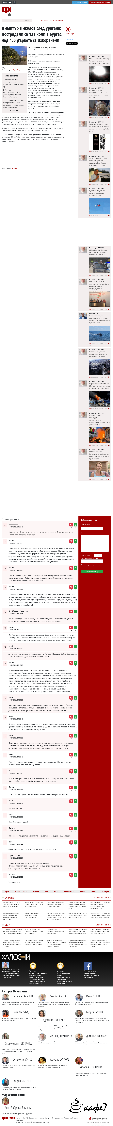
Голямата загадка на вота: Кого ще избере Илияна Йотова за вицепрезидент (11, 904)
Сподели (69, 39)
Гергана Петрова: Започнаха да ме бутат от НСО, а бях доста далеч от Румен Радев (99, 455)
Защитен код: (85, 555)
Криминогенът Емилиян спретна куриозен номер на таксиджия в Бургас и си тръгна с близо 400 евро (18, 1051)
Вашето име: (85, 525)
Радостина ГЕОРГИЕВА (54, 1020)
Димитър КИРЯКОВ (96, 1035)
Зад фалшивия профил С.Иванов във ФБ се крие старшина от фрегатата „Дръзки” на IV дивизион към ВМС (54, 1004)
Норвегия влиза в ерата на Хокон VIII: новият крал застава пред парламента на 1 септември (78, 944)
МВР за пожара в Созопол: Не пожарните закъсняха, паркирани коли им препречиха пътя (100, 905)
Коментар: (84, 533)
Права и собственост (71, 1118)
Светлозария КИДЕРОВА (18, 1043)
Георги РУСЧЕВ (94, 1012)
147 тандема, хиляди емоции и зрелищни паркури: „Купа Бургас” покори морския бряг (98, 161)
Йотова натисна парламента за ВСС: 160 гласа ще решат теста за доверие (98, 93)
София (6, 891)
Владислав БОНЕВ (22, 1059)
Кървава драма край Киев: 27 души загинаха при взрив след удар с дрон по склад (99, 386)
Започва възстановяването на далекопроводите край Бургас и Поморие (12, 93)
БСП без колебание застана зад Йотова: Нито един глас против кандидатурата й (99, 285)
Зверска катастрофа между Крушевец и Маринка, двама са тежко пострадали (56, 904)
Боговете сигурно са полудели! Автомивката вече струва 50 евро (98, 354)
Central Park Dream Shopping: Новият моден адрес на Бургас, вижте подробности (66, 20)
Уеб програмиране (100, 1122)
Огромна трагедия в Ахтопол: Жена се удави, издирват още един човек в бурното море (99, 319)
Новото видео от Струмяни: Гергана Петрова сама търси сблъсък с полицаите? (99, 932)
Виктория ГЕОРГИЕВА (90, 1067)
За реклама (33, 1118)
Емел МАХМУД (21, 1012)
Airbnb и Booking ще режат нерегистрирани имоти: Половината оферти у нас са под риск (12, 944)
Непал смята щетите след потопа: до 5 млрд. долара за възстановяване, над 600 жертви (100, 944)
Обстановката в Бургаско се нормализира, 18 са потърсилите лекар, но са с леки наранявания (13, 103)
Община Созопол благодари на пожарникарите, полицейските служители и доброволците (99, 420)
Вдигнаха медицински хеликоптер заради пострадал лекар (97, 193)
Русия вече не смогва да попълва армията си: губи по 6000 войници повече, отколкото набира (56, 944)
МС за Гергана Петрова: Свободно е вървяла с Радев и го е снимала (98, 252)
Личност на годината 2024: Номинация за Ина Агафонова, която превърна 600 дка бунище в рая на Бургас (55, 1028)
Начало (18, 1118)
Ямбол (82, 891)
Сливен (93, 891)
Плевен (36, 891)
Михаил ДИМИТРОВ (60, 1035)
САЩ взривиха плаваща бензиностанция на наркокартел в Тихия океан (99, 61)
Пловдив (105, 891)
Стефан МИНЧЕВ (22, 1081)
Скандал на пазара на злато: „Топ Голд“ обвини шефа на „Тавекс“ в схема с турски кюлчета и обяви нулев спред (92, 1020)
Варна (56, 891)
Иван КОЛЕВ (93, 996)
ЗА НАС (25, 1118)
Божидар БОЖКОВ (59, 1059)
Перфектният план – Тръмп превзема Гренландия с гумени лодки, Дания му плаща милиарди (18, 1003)
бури (15, 70)
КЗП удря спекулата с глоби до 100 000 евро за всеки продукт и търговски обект (34, 943)
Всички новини (103, 897)
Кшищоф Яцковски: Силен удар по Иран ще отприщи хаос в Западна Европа (52, 1066)
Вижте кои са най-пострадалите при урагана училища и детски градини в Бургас (13, 83)
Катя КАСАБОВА (57, 996)
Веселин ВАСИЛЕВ (23, 996)
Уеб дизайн (90, 1122)
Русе (46, 891)
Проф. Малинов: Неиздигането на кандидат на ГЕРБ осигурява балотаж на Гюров (19, 1088)
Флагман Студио (44, 1118)
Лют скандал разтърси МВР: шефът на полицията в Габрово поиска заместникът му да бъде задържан (56, 916)
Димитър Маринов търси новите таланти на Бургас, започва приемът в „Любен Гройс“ (99, 127)
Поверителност (57, 1118)
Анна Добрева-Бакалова (18, 1107)
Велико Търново (21, 891)
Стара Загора (69, 891)
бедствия (20, 70)
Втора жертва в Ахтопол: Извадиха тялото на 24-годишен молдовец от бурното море (11, 916)
